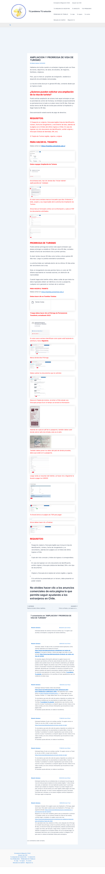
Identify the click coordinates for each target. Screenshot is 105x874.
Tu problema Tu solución (47, 702)
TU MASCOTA (76, 8)
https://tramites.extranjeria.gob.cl (53, 146)
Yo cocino (87, 14)
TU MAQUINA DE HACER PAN (62, 8)
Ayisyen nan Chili (76, 3)
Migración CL (71, 20)
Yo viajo (72, 14)
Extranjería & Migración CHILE (62, 3)
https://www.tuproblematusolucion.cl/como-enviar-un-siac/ (51, 725)
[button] (10, 25)
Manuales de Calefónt (59, 20)
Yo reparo (79, 14)
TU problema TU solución (40, 11)
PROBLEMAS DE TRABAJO (61, 14)
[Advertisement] (52, 38)
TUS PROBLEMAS (86, 8)
